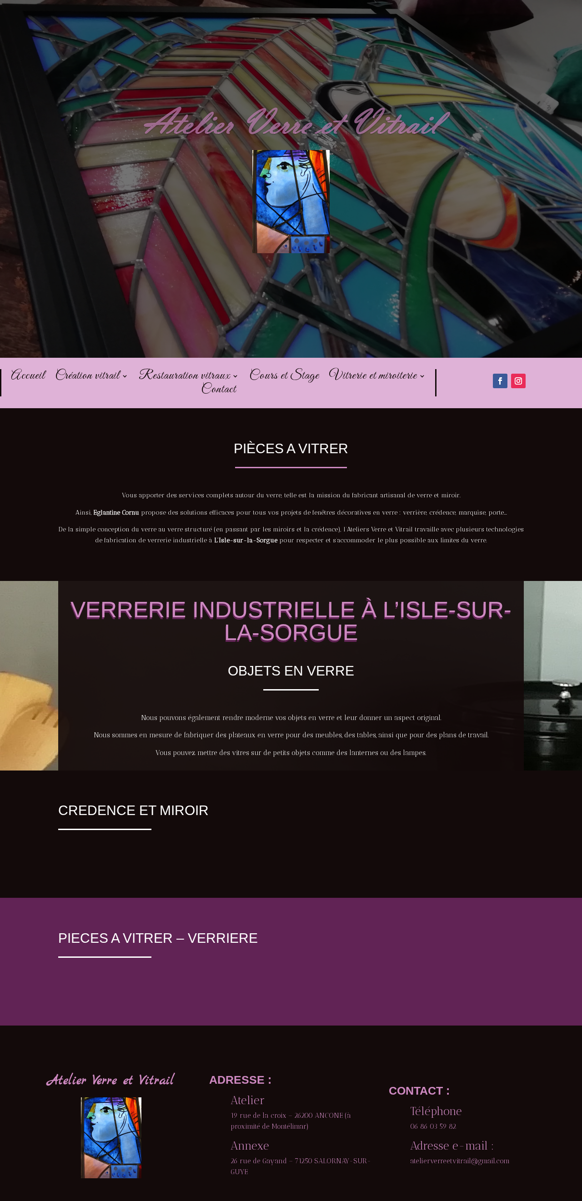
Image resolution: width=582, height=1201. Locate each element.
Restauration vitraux (184, 378)
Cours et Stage (284, 378)
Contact (218, 391)
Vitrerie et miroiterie (373, 378)
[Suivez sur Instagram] (518, 381)
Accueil (28, 378)
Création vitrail (87, 378)
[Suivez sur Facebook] (500, 381)
